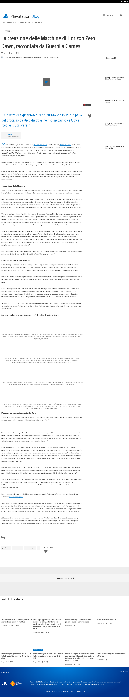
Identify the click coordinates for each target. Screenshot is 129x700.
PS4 (14, 22)
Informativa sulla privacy (66, 691)
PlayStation (25, 16)
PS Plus (28, 22)
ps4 (39, 548)
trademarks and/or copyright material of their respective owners (68, 684)
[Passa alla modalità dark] (104, 15)
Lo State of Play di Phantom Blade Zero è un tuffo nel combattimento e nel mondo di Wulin (48, 656)
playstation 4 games (30, 548)
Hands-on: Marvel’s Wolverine (106, 619)
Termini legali (81, 691)
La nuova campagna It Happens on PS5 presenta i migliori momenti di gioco (78, 620)
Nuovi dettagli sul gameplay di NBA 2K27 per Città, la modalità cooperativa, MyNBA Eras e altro (16, 656)
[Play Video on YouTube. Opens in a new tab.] (87, 105)
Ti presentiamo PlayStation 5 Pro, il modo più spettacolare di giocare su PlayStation (16, 620)
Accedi (110, 15)
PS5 (4, 22)
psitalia (10, 134)
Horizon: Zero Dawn (17, 548)
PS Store (21, 22)
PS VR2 (9, 22)
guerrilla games (6, 548)
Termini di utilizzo (49, 691)
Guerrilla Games (65, 145)
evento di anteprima (16, 497)
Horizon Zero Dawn (40, 145)
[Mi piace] (17, 625)
